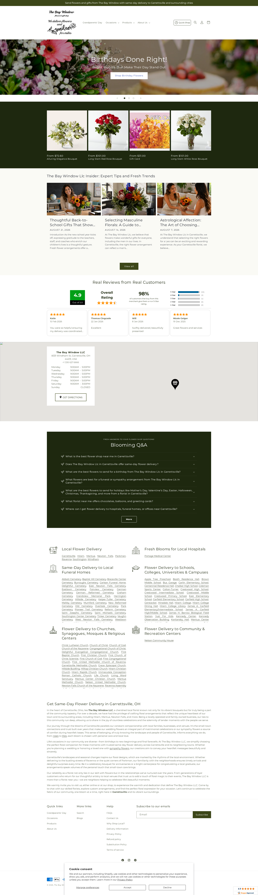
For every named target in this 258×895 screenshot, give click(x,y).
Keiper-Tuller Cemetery (112, 599)
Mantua (90, 556)
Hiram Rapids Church (84, 672)
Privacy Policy (125, 879)
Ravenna (67, 559)
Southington (80, 559)
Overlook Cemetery (106, 606)
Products (51, 823)
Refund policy (114, 839)
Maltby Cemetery (72, 602)
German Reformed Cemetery (95, 592)
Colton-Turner (170, 589)
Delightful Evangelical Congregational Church (90, 651)
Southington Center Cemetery (79, 616)
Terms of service (115, 850)
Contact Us (112, 818)
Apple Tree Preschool (158, 579)
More (129, 519)
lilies (64, 735)
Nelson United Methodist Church (105, 682)
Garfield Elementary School (168, 599)
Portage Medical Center (158, 556)
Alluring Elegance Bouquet (62, 159)
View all (129, 266)
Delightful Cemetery (74, 585)
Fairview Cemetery (101, 589)
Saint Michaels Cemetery (110, 612)
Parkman (120, 556)
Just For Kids (164, 616)
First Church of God (91, 658)
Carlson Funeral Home (113, 582)
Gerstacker (151, 602)
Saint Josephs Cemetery (77, 612)
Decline (167, 887)
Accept (127, 887)
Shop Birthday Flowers (129, 75)
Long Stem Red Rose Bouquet (105, 159)
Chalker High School (186, 585)
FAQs (109, 813)
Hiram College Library (172, 606)
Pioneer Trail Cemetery (88, 609)
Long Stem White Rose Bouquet (189, 159)
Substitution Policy (117, 844)
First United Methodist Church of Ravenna (99, 661)
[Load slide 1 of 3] (124, 98)
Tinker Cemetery (106, 616)
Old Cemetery (83, 606)
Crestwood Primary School (170, 596)
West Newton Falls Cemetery (93, 619)
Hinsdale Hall (165, 602)
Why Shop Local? (116, 823)
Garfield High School (196, 599)
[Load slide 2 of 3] (129, 98)
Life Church (101, 675)
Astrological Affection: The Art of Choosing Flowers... (180, 222)
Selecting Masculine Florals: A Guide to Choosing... (124, 222)
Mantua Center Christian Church (95, 678)
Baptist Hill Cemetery (94, 579)
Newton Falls (105, 556)
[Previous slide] (117, 98)
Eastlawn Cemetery (74, 589)
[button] (112, 22)
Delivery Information (117, 828)
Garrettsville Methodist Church (79, 665)
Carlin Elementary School (193, 582)
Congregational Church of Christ (108, 648)
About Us (52, 828)
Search (80, 813)
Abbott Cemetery (71, 579)
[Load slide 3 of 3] (133, 98)
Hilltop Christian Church (94, 668)
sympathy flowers (119, 748)
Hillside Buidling (71, 668)
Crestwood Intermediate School (164, 592)
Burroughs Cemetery (86, 582)
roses (56, 735)
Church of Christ (99, 645)
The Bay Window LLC (63, 885)
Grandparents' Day (56, 813)
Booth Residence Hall (186, 579)
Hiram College (183, 602)
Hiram (80, 556)
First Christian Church (94, 655)
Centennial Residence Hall (159, 585)
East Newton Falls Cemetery (107, 585)
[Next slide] (141, 98)
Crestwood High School (194, 589)
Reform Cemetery (115, 609)
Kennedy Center (186, 616)
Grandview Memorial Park (93, 596)
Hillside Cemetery (85, 599)
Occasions (52, 818)
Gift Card (135, 159)
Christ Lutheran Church (75, 645)
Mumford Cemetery (95, 602)
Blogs (80, 818)
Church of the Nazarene (75, 648)
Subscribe (202, 814)
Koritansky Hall (180, 619)
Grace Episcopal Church (112, 665)
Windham (93, 559)
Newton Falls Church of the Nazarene (83, 685)
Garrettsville (68, 556)
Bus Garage (170, 582)
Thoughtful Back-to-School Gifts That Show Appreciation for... (71, 222)
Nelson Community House (159, 640)
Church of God (117, 645)
